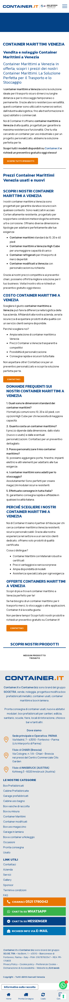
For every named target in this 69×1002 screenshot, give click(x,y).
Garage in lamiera (13, 832)
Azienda (8, 869)
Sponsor (8, 885)
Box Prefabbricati (13, 785)
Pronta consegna (13, 847)
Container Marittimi (14, 816)
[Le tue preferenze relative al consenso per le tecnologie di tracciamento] (63, 996)
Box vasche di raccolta (16, 806)
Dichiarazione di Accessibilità (18, 967)
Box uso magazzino (14, 826)
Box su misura (11, 811)
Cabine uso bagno (14, 801)
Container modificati (15, 821)
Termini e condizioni (14, 890)
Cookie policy (27, 964)
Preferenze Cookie (46, 964)
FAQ (5, 895)
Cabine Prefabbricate (16, 790)
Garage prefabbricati (15, 796)
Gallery (7, 880)
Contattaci (9, 864)
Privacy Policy (10, 964)
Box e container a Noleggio (19, 837)
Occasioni (9, 842)
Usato (6, 852)
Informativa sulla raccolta (19, 987)
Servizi (7, 874)
